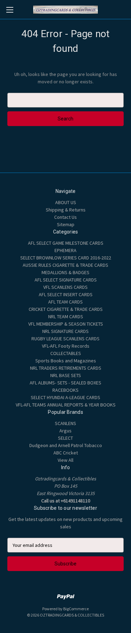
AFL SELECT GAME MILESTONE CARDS (65, 243)
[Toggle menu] (9, 9)
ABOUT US (65, 202)
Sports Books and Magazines (65, 360)
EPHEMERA (65, 250)
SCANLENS (65, 423)
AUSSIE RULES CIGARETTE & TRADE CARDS (65, 265)
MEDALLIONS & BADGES (65, 272)
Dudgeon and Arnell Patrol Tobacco (65, 445)
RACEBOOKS (65, 390)
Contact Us (65, 217)
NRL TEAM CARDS (65, 316)
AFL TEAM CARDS (65, 302)
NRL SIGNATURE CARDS (65, 331)
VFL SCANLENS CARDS (65, 287)
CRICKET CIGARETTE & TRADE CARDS (66, 309)
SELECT (65, 438)
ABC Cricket (65, 453)
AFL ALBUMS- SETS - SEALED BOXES (65, 383)
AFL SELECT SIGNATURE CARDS (66, 280)
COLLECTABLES (65, 353)
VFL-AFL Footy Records (65, 346)
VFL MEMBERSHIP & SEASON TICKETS (65, 324)
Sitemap (65, 224)
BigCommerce (76, 608)
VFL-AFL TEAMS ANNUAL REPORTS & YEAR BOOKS (66, 405)
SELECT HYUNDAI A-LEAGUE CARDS (65, 397)
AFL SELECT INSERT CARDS (66, 294)
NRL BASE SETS (65, 375)
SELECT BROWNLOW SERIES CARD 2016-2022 (65, 258)
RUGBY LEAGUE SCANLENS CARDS (65, 338)
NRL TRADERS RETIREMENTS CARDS (65, 368)
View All (65, 460)
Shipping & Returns (66, 210)
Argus (65, 430)
